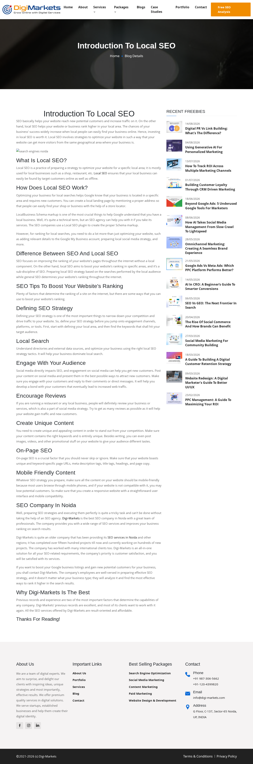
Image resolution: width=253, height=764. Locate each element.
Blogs (141, 7)
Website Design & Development (152, 700)
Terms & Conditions (198, 756)
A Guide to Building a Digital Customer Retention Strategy (208, 361)
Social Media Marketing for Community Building (206, 343)
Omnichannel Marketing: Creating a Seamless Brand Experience (206, 248)
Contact (201, 7)
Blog (76, 693)
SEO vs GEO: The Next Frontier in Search (211, 305)
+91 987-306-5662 (206, 678)
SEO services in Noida (122, 537)
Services (99, 7)
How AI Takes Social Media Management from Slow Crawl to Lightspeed (209, 226)
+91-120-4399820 (205, 684)
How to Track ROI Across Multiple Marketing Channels (208, 168)
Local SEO (100, 173)
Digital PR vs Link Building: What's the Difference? (206, 130)
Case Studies (156, 9)
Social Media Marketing (146, 680)
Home (68, 7)
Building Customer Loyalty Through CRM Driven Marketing (210, 187)
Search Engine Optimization (150, 673)
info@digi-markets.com (209, 698)
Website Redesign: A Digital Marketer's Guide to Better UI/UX (206, 382)
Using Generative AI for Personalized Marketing (204, 149)
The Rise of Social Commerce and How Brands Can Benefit (208, 324)
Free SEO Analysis (224, 9)
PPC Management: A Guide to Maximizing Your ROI (208, 402)
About (83, 7)
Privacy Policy (227, 756)
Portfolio (182, 7)
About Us (79, 673)
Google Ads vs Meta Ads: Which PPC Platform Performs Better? (209, 267)
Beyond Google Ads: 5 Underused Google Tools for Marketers (211, 205)
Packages (121, 7)
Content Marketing (143, 687)
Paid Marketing (140, 693)
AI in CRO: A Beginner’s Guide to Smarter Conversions (210, 286)
